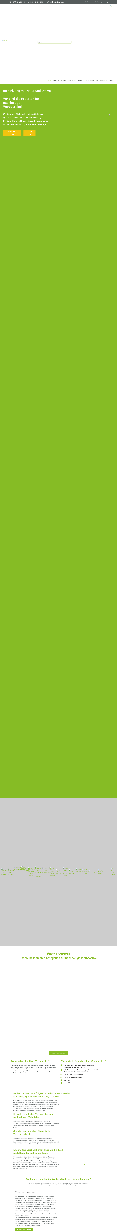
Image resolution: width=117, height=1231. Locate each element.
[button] (56, 80)
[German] (100, 42)
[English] (98, 42)
